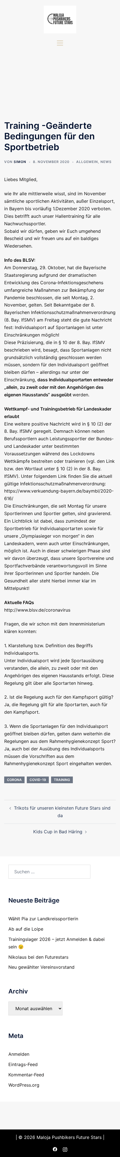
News (106, 162)
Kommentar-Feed (26, 1074)
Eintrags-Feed (23, 1064)
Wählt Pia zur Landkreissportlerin (43, 918)
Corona (14, 780)
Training (62, 780)
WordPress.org (23, 1085)
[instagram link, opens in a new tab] (65, 1149)
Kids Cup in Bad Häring (57, 831)
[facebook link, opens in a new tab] (55, 1149)
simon (20, 162)
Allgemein (87, 162)
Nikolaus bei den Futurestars (38, 957)
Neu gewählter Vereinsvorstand (41, 967)
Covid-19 (38, 780)
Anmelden (18, 1054)
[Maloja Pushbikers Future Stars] (60, 19)
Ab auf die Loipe (25, 929)
